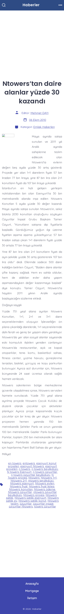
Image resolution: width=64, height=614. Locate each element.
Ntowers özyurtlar (20, 492)
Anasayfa (32, 583)
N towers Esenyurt (19, 472)
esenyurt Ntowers (32, 466)
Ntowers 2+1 (19, 480)
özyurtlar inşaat (43, 503)
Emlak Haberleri (44, 127)
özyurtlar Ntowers (21, 506)
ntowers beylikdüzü (41, 480)
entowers (29, 463)
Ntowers (34, 477)
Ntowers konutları (21, 489)
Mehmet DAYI (40, 113)
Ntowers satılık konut (32, 500)
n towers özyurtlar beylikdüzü (30, 475)
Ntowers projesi (33, 495)
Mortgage (32, 591)
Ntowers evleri (44, 483)
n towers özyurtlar (45, 472)
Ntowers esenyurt (22, 483)
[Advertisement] (32, 44)
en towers (14, 463)
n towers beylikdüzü (45, 469)
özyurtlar (26, 503)
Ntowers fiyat (19, 486)
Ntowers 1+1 (49, 477)
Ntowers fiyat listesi (41, 486)
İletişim (32, 598)
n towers (24, 469)
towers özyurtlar (45, 506)
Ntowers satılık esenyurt (30, 497)
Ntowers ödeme (44, 489)
